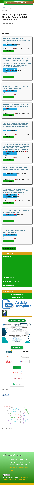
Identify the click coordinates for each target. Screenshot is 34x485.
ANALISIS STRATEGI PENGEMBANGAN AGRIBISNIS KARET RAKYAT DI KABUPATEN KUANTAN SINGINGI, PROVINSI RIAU (15, 191)
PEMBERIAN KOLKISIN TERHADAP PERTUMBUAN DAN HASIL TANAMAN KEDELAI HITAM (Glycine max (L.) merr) (16, 40)
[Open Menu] (1, 1)
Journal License (8, 285)
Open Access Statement (11, 281)
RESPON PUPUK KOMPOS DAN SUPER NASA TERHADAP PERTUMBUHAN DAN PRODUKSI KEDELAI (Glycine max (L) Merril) (16, 86)
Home (3, 7)
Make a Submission (9, 248)
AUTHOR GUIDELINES (17, 294)
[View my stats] (5, 395)
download (8, 50)
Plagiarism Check (9, 277)
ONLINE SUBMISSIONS (17, 297)
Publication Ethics (9, 269)
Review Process (8, 273)
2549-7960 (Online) (18, 469)
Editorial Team (8, 257)
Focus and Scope (8, 265)
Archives (8, 7)
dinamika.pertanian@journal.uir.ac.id (18, 467)
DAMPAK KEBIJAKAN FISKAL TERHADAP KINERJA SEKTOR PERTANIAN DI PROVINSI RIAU (15, 169)
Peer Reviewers (8, 261)
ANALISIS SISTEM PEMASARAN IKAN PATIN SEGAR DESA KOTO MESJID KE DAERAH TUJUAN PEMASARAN (15, 230)
